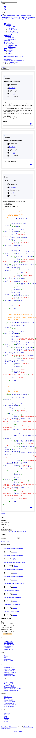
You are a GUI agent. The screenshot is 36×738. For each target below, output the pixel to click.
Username (3, 520)
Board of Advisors (9, 644)
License (10, 34)
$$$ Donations (8, 697)
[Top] (31, 124)
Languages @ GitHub (10, 672)
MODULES (9, 43)
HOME (8, 23)
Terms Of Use (11, 31)
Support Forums (8, 674)
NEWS (8, 40)
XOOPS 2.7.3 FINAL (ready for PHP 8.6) (15, 562)
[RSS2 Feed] (6, 728)
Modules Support (5, 17)
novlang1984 (12, 187)
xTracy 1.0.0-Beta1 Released (12, 611)
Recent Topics (12, 39)
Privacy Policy (13, 727)
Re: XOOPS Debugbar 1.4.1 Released (14, 548)
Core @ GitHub (8, 682)
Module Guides (8, 660)
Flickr (5, 716)
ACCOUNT (9, 50)
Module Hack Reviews (11, 19)
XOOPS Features (12, 29)
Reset (10, 529)
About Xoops (8, 641)
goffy (14, 559)
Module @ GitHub (13, 45)
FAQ (5, 657)
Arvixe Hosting (28, 727)
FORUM (8, 36)
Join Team (7, 698)
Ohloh (6, 719)
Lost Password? (22, 531)
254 (14, 94)
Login (9, 51)
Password (3, 524)
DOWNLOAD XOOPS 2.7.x (14, 56)
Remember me (6, 528)
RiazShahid (12, 88)
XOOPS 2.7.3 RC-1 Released (12, 590)
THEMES (9, 42)
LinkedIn (6, 714)
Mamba (15, 552)
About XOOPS (12, 26)
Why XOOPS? (12, 28)
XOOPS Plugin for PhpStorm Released (14, 583)
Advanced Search (5, 541)
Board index (7, 59)
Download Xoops (9, 667)
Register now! (13, 531)
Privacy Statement (13, 32)
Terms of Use (4, 727)
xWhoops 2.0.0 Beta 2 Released (12, 604)
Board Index (11, 37)
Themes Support (15, 17)
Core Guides (7, 659)
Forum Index (6, 15)
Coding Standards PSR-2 (11, 690)
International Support (10, 675)
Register (10, 53)
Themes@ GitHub (9, 670)
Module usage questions (10, 62)
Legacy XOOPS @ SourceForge (13, 688)
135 (14, 193)
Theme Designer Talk (24, 19)
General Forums (14, 15)
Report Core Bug (9, 706)
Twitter (6, 721)
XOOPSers (7, 647)
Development (23, 17)
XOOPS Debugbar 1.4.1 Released (13, 597)
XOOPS (8, 25)
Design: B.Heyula (18, 731)
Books (6, 656)
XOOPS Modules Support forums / (14, 60)
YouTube (6, 718)
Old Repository (12, 47)
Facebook (7, 713)
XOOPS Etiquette (9, 649)
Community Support (25, 15)
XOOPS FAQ (10, 48)
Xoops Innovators (9, 646)
